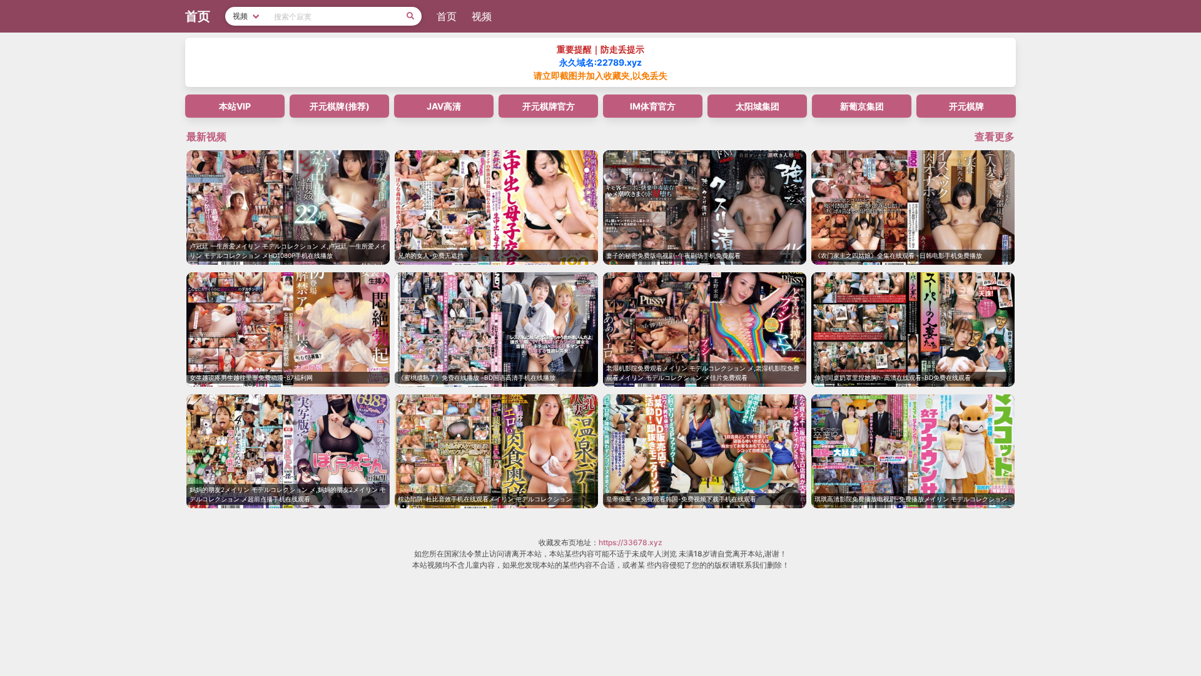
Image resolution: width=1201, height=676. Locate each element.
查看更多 (995, 136)
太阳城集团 (757, 106)
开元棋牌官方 (548, 106)
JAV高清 (444, 106)
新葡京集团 (862, 106)
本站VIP (235, 106)
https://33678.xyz (630, 542)
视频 (482, 16)
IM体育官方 (653, 106)
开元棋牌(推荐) (340, 106)
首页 (447, 16)
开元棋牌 (966, 106)
